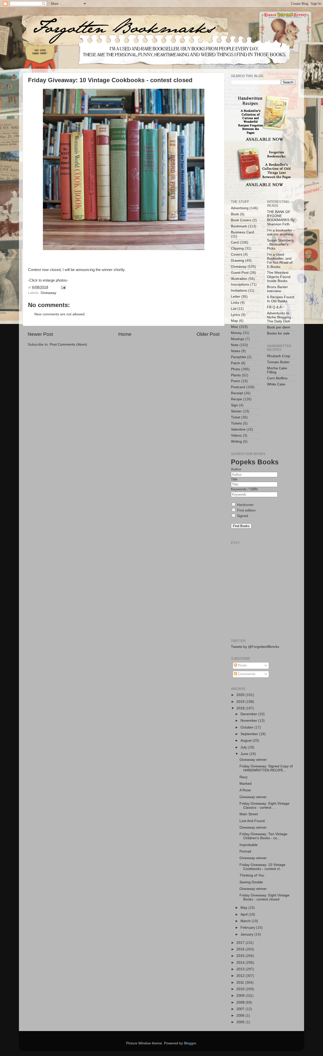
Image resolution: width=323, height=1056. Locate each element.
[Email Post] (63, 287)
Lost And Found (252, 821)
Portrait (245, 851)
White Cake (276, 384)
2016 (241, 949)
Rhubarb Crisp (278, 356)
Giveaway (48, 293)
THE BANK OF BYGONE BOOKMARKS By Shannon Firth (280, 218)
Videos (236, 435)
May (244, 908)
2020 (241, 695)
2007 (241, 1009)
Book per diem (278, 327)
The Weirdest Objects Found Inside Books (278, 277)
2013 (241, 969)
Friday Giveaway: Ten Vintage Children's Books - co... (263, 836)
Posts (242, 665)
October (247, 727)
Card (235, 242)
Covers (236, 254)
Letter (235, 296)
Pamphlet (238, 357)
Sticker (236, 411)
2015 (241, 956)
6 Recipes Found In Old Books (280, 299)
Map (234, 321)
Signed (242, 516)
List (233, 309)
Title (234, 479)
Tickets (236, 423)
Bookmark (239, 226)
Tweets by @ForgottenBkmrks (255, 647)
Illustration (239, 279)
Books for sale (278, 333)
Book (235, 214)
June (244, 754)
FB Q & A (274, 307)
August (246, 740)
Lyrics (235, 315)
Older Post (208, 334)
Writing (236, 441)
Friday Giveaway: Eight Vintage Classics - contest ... (264, 805)
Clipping (237, 248)
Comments (246, 674)
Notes (235, 351)
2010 (241, 989)
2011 (240, 982)
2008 (241, 1002)
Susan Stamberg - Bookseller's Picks (280, 244)
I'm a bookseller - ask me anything (280, 232)
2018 (241, 708)
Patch (235, 363)
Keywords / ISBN (244, 489)
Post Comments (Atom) (68, 344)
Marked (245, 784)
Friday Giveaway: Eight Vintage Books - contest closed (264, 897)
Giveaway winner (253, 760)
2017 (241, 943)
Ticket (235, 417)
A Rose (245, 790)
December (249, 714)
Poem (235, 381)
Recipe (236, 399)
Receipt (237, 393)
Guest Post (240, 273)
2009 (241, 996)
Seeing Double (251, 882)
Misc (234, 327)
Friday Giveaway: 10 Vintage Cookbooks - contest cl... (262, 867)
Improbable (248, 845)
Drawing (237, 260)
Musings (237, 339)
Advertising (240, 208)
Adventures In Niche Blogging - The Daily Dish (280, 317)
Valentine (238, 429)
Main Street (248, 814)
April (244, 914)
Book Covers (241, 220)
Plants (236, 375)
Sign (234, 405)
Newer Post (40, 334)
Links (235, 303)
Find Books (241, 526)
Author (236, 469)
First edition (246, 510)
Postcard (238, 387)
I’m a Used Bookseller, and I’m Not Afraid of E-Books (279, 261)
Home (124, 334)
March (246, 921)
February (248, 927)
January (247, 934)
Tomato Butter (278, 362)
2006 (241, 1015)
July (244, 747)
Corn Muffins (277, 378)
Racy (243, 777)
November (249, 720)
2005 (241, 1022)
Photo (235, 369)
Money (236, 333)
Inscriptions (240, 284)
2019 (241, 702)
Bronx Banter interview (277, 289)
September (249, 734)
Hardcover (245, 505)
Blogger (190, 1043)
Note (234, 345)
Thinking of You (251, 875)
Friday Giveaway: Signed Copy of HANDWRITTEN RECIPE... (266, 768)
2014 (241, 962)
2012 (241, 976)
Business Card (242, 232)
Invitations (239, 290)
